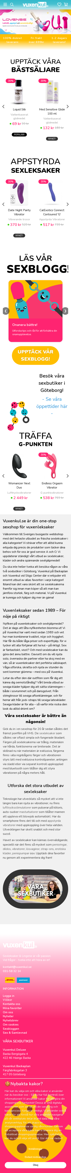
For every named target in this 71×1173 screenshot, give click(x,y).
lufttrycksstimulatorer (17, 808)
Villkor (7, 1000)
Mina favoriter (12, 1008)
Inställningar (35, 1149)
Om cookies (11, 1024)
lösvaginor (33, 849)
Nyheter (8, 1016)
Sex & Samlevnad (15, 1033)
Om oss (8, 1012)
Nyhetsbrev (10, 1020)
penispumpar (20, 853)
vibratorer (18, 849)
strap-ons (47, 849)
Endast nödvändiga (35, 1157)
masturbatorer (28, 812)
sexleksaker (47, 733)
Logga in (8, 996)
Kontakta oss (11, 1004)
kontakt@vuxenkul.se (17, 967)
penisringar (59, 845)
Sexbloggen (11, 1029)
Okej (35, 1165)
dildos (7, 849)
